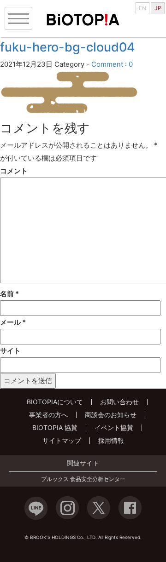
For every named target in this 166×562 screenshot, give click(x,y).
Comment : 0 (112, 64)
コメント (14, 170)
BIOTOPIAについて (55, 402)
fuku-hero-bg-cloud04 (67, 47)
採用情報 (111, 440)
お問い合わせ (119, 402)
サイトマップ (61, 440)
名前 (9, 293)
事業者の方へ (48, 415)
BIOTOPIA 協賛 (54, 427)
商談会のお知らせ (110, 415)
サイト (10, 350)
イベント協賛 (114, 427)
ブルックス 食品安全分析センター (83, 479)
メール (13, 322)
